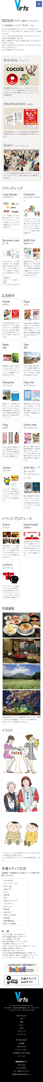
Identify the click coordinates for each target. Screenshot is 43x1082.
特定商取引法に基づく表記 (21, 1053)
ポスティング (22, 1031)
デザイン (21, 1025)
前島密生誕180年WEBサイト (21, 1074)
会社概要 (21, 1043)
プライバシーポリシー (21, 1050)
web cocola (21, 1065)
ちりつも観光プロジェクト (22, 1071)
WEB (21, 1028)
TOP (21, 1019)
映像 (21, 1022)
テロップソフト (21, 1034)
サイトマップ (21, 1056)
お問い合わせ (21, 1046)
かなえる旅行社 (21, 1068)
